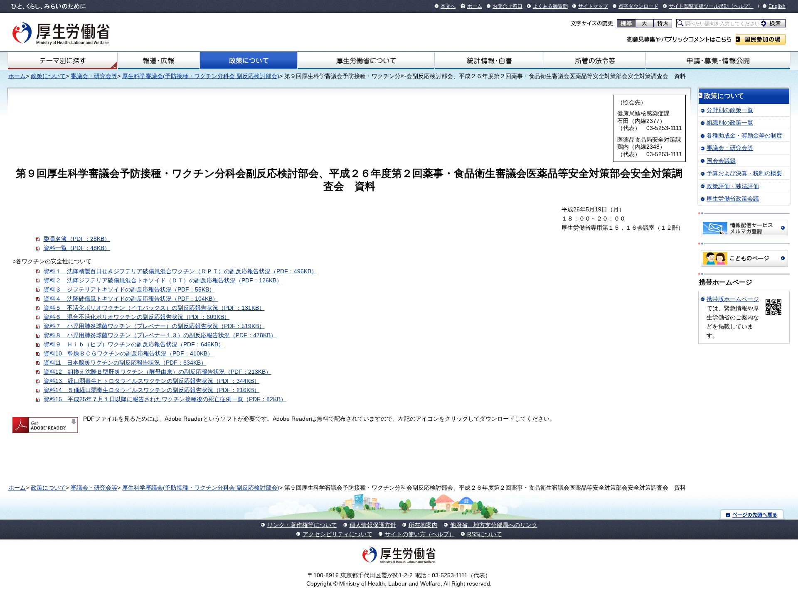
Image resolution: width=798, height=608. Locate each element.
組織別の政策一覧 (730, 122)
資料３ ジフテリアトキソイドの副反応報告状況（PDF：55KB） (129, 289)
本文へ (448, 6)
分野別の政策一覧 (730, 110)
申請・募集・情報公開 (718, 60)
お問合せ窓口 (507, 6)
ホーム (474, 6)
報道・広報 (159, 60)
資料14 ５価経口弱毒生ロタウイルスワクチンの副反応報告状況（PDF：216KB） (152, 390)
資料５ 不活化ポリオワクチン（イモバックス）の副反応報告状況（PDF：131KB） (154, 307)
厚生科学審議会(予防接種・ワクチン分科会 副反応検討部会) (200, 76)
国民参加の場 (761, 39)
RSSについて (484, 534)
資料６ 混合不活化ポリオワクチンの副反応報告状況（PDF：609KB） (137, 317)
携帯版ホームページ (733, 299)
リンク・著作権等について (302, 525)
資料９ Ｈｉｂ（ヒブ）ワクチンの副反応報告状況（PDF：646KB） (134, 344)
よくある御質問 (550, 6)
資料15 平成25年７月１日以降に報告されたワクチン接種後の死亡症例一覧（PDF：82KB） (165, 399)
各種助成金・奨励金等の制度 (744, 135)
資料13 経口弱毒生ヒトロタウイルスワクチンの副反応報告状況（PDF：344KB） (152, 381)
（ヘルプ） (741, 6)
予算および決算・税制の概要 (744, 173)
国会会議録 (721, 160)
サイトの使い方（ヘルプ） (420, 534)
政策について (248, 60)
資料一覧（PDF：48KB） (77, 248)
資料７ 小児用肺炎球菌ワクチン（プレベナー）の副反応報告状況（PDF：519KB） (154, 326)
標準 (626, 23)
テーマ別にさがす (63, 60)
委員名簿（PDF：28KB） (77, 238)
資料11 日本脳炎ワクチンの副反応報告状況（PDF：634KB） (125, 362)
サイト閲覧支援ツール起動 (699, 6)
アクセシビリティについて (337, 534)
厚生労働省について (366, 60)
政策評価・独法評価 (733, 186)
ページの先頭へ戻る (752, 514)
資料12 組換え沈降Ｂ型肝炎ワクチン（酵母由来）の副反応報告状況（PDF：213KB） (157, 371)
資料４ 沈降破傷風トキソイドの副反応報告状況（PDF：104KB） (131, 298)
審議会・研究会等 (94, 76)
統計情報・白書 (489, 60)
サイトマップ (593, 6)
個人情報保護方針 (373, 525)
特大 (663, 23)
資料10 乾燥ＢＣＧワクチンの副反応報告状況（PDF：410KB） (128, 353)
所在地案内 (423, 525)
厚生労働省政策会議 (733, 198)
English (777, 6)
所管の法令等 (594, 60)
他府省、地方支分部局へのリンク (493, 525)
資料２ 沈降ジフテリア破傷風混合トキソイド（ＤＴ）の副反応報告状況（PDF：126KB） (163, 280)
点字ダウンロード (638, 6)
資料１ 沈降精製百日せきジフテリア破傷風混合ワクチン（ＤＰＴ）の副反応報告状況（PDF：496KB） (180, 271)
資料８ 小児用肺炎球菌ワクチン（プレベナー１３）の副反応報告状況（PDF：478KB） (160, 335)
